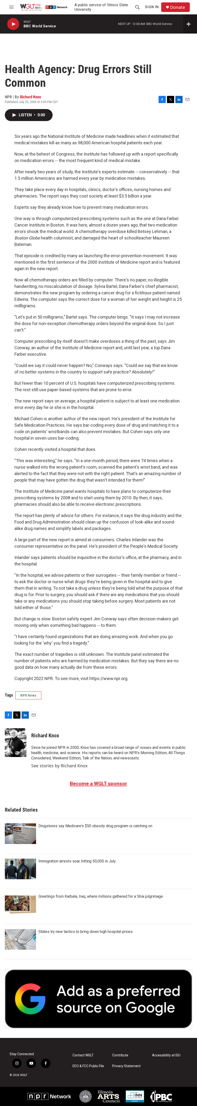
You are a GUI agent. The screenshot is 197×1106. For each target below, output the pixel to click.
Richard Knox (30, 96)
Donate (177, 7)
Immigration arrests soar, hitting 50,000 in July (77, 861)
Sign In (152, 7)
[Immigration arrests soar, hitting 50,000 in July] (20, 869)
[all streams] (190, 24)
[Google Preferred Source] (98, 998)
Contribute (120, 1055)
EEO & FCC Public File (88, 1066)
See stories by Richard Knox (59, 765)
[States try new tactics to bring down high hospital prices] (20, 939)
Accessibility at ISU (166, 1055)
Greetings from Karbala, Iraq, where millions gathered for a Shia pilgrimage (100, 896)
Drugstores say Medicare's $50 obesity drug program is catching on (95, 826)
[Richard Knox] (15, 742)
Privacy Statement (126, 1066)
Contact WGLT (83, 1055)
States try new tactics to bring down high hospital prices (85, 931)
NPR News (28, 695)
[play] (13, 24)
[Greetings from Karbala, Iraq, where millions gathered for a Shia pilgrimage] (20, 904)
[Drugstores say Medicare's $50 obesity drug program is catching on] (20, 833)
